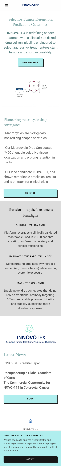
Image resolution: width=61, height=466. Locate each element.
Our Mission (30, 62)
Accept (31, 459)
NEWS (30, 399)
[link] (30, 5)
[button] (8, 5)
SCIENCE (30, 193)
